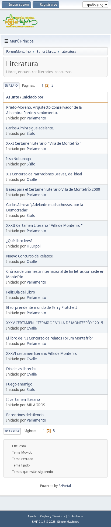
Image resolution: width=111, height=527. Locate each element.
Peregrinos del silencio (25, 414)
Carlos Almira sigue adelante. (30, 128)
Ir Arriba (12, 431)
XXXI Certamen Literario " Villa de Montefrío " (43, 143)
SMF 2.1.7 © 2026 (44, 521)
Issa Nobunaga (18, 158)
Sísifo (31, 133)
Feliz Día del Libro (20, 292)
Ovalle (32, 179)
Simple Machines (68, 521)
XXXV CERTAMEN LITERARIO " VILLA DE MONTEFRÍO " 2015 (54, 322)
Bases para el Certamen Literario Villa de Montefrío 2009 (53, 189)
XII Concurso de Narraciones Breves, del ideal (44, 174)
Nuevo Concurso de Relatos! (29, 256)
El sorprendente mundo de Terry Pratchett (41, 307)
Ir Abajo (11, 85)
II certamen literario (23, 399)
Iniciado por (32, 97)
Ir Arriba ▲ (76, 516)
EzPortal (64, 485)
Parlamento (36, 118)
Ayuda (31, 516)
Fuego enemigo (19, 384)
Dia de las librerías (21, 368)
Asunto (12, 97)
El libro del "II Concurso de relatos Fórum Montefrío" (49, 338)
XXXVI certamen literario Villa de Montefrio (41, 353)
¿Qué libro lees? (19, 240)
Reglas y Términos (52, 516)
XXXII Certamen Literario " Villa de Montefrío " (44, 225)
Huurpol (33, 246)
